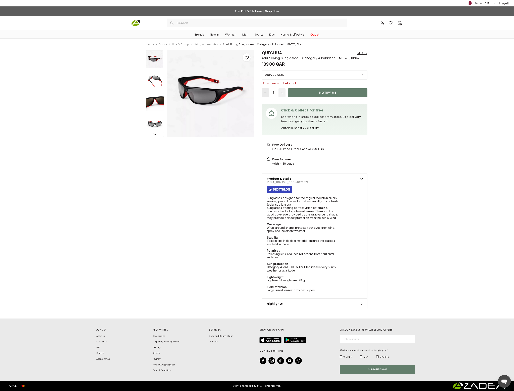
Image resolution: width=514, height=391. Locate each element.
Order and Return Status (221, 336)
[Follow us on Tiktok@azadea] (279, 360)
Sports (258, 35)
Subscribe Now (377, 369)
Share (362, 53)
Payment (157, 359)
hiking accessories (206, 44)
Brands (199, 35)
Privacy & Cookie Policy (164, 364)
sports (163, 44)
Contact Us (101, 341)
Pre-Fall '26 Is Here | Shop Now (257, 11)
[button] (399, 23)
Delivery (157, 347)
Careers (100, 353)
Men (245, 35)
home (150, 44)
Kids (272, 35)
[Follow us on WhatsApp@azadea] (297, 360)
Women (230, 35)
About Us (100, 336)
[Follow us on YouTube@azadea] (288, 360)
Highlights (275, 303)
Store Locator (159, 336)
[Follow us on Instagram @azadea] (270, 360)
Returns (156, 353)
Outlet (314, 35)
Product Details (279, 179)
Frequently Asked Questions (166, 341)
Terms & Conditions (162, 370)
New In (214, 35)
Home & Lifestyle (292, 35)
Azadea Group (103, 359)
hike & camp (180, 44)
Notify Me (327, 93)
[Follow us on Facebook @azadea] (261, 360)
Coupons (213, 341)
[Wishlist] (391, 23)
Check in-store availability (300, 128)
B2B (98, 347)
